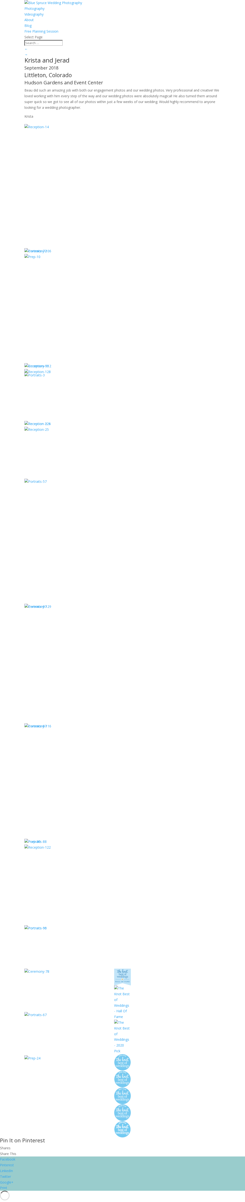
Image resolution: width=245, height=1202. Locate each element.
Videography (34, 14)
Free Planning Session (41, 31)
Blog (28, 25)
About (29, 19)
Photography (34, 8)
